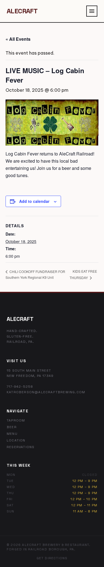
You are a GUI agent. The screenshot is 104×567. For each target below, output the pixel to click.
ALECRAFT (22, 11)
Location (16, 440)
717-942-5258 (20, 386)
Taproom (16, 420)
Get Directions (52, 558)
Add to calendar (34, 201)
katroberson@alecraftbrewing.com (46, 392)
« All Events (18, 39)
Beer (12, 427)
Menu (12, 433)
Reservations (20, 447)
